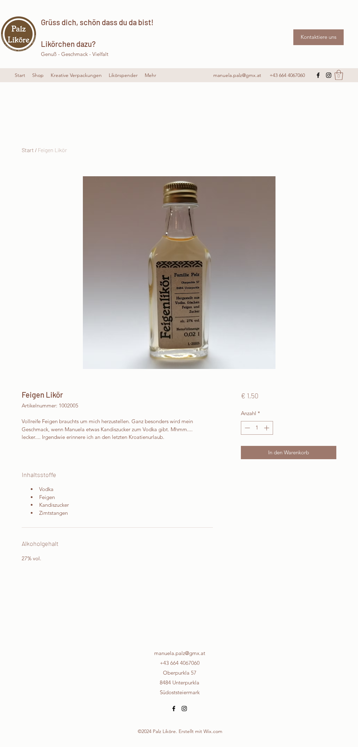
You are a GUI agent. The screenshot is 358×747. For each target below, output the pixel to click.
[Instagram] (328, 75)
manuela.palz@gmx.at (237, 75)
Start (28, 150)
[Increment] (267, 427)
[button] (339, 75)
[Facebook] (318, 75)
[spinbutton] (257, 427)
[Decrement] (246, 427)
